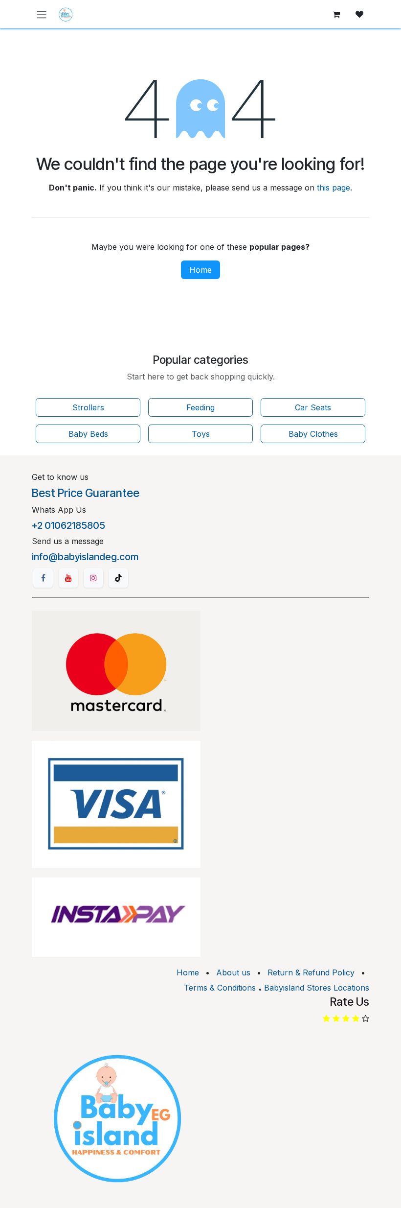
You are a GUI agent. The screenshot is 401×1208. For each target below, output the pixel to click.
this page (333, 187)
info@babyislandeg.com (85, 557)
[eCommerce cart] (336, 14)
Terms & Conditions (220, 988)
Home (200, 270)
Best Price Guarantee (85, 493)
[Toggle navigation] (41, 14)
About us (233, 972)
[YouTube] (68, 578)
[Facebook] (43, 578)
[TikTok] (118, 578)
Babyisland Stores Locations (316, 988)
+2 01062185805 (68, 525)
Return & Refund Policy (311, 972)
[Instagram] (93, 578)
